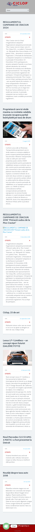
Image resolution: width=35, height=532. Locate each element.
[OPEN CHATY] (6, 526)
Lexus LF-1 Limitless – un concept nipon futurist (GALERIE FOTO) (15, 343)
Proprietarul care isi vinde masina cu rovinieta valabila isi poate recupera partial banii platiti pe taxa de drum (17, 113)
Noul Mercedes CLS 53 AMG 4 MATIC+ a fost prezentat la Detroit (17, 440)
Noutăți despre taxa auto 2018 (15, 474)
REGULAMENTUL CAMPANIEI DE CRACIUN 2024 (16, 25)
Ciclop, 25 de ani (11, 312)
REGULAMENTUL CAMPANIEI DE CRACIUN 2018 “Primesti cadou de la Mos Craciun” (16, 218)
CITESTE (17, 37)
